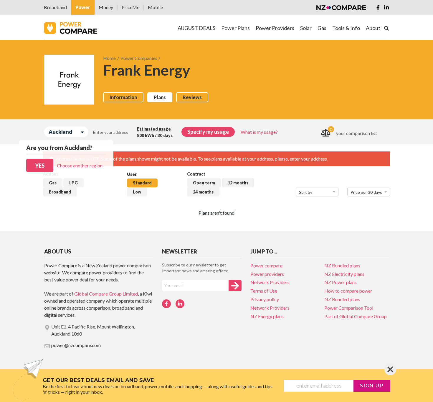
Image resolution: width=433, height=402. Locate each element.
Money (106, 7)
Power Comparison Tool (348, 308)
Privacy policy (264, 299)
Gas (53, 182)
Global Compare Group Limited (106, 293)
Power (82, 7)
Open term (204, 182)
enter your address (308, 158)
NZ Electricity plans (344, 274)
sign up (372, 385)
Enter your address (110, 132)
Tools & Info (346, 28)
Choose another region (80, 165)
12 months (238, 182)
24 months (203, 191)
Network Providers (270, 282)
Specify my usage (208, 132)
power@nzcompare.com (76, 345)
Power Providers (275, 28)
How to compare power (348, 290)
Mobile (155, 7)
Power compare (266, 265)
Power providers (267, 274)
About (373, 28)
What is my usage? (259, 132)
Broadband (55, 7)
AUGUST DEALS (196, 28)
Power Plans (235, 28)
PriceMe (130, 7)
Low (137, 191)
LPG (73, 182)
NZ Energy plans (267, 316)
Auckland (60, 132)
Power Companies (138, 58)
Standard (142, 182)
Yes (39, 165)
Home (109, 58)
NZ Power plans (340, 282)
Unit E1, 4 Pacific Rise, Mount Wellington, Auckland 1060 (93, 330)
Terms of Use (263, 290)
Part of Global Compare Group (355, 316)
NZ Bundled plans (342, 265)
